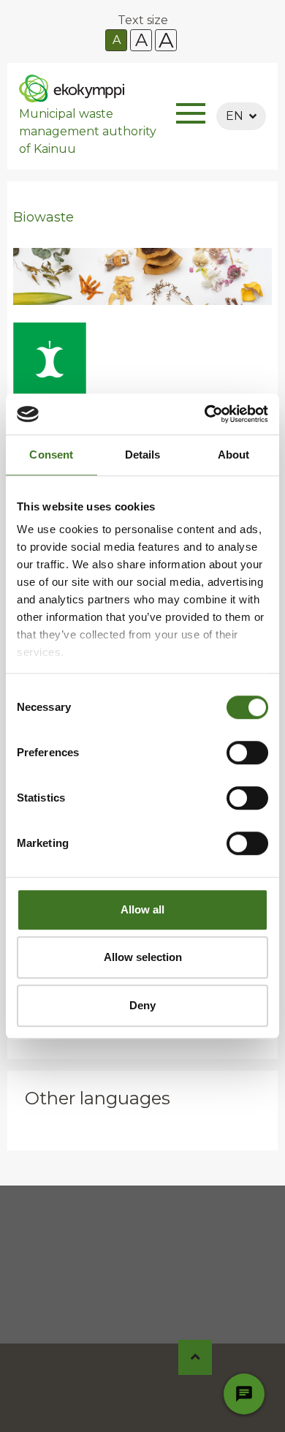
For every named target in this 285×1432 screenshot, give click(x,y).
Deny (142, 1005)
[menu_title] (190, 116)
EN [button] (234, 116)
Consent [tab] (51, 454)
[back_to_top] (195, 1357)
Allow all (142, 909)
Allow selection (143, 957)
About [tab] (234, 454)
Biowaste (43, 217)
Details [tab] (143, 454)
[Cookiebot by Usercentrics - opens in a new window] (205, 413)
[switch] (247, 752)
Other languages (97, 1098)
